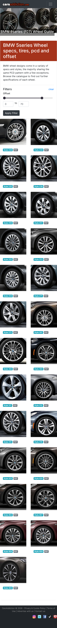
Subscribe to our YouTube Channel (55, 616)
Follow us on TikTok (50, 616)
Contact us (40, 611)
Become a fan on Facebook (44, 616)
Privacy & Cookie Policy (34, 608)
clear (51, 89)
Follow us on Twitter (39, 616)
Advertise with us (25, 611)
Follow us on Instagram (34, 616)
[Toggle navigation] (50, 4)
